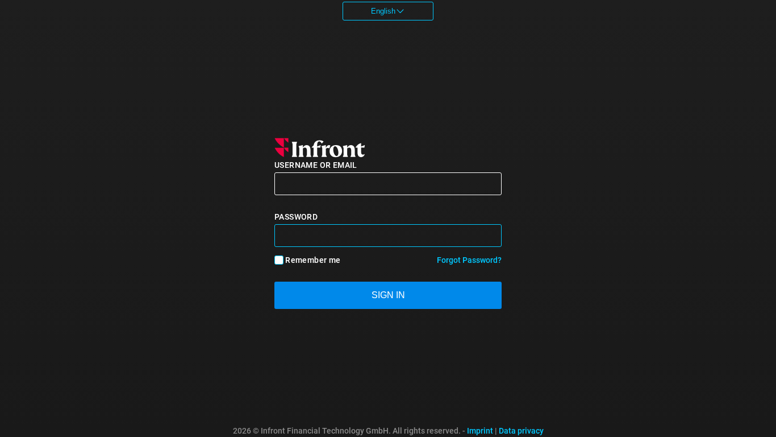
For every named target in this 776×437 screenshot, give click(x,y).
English (383, 11)
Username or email (315, 165)
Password (296, 216)
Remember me (312, 260)
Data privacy (521, 430)
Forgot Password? (469, 260)
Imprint (480, 430)
